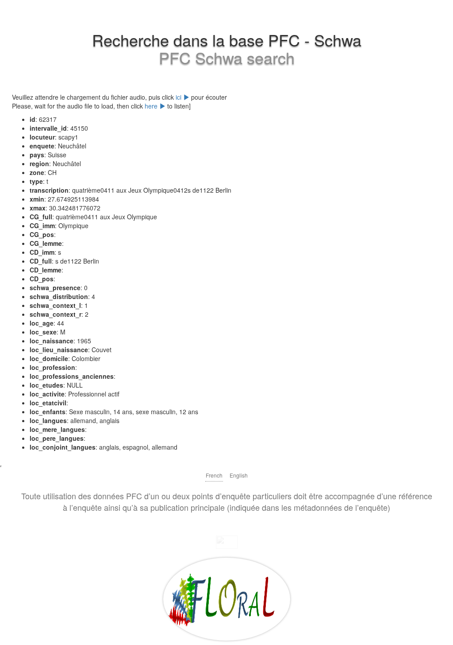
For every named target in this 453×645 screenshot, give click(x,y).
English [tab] (239, 475)
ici (179, 97)
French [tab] (214, 475)
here (152, 105)
